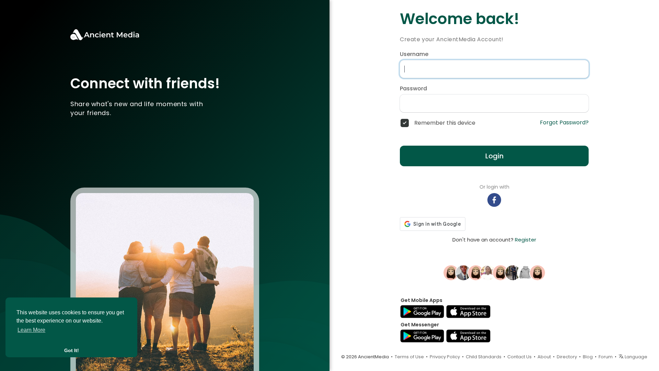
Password (413, 88)
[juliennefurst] (475, 272)
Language (635, 356)
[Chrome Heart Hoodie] (525, 272)
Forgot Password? (564, 122)
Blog (588, 356)
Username (414, 54)
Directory (567, 356)
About (544, 356)
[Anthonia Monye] (500, 272)
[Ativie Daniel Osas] (512, 272)
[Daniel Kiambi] (463, 272)
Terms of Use (409, 356)
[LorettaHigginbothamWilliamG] (537, 272)
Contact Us (519, 356)
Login (494, 156)
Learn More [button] (31, 330)
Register (525, 239)
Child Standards (483, 356)
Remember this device (444, 123)
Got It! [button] (71, 350)
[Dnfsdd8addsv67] (451, 272)
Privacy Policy (445, 356)
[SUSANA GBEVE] (488, 272)
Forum (606, 356)
